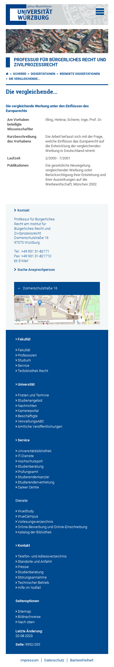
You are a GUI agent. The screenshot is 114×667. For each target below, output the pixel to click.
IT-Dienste (26, 456)
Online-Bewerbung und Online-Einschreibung (52, 527)
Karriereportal (28, 411)
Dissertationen (43, 74)
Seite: (19, 644)
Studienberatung (30, 466)
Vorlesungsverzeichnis (35, 522)
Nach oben (26, 622)
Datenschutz (54, 660)
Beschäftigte (28, 416)
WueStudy (26, 511)
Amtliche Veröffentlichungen (40, 426)
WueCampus (28, 516)
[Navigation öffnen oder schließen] (100, 11)
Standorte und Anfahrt (35, 561)
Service (23, 365)
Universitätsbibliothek (34, 451)
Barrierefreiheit (81, 660)
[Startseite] (7, 74)
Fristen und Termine (33, 395)
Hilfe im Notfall (29, 587)
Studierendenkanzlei (33, 477)
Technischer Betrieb (33, 583)
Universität (26, 384)
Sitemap (24, 611)
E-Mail (23, 261)
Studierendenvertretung (36, 482)
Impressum (29, 660)
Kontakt (23, 210)
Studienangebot (30, 400)
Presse (23, 567)
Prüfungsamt (28, 472)
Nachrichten (27, 406)
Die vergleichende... (24, 79)
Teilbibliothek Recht (33, 371)
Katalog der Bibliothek (34, 532)
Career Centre (28, 487)
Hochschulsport (30, 461)
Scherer (19, 74)
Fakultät (24, 339)
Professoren (27, 355)
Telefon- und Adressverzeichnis (42, 556)
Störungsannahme (32, 577)
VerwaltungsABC (31, 421)
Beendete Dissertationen (80, 74)
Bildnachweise (29, 617)
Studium (24, 360)
